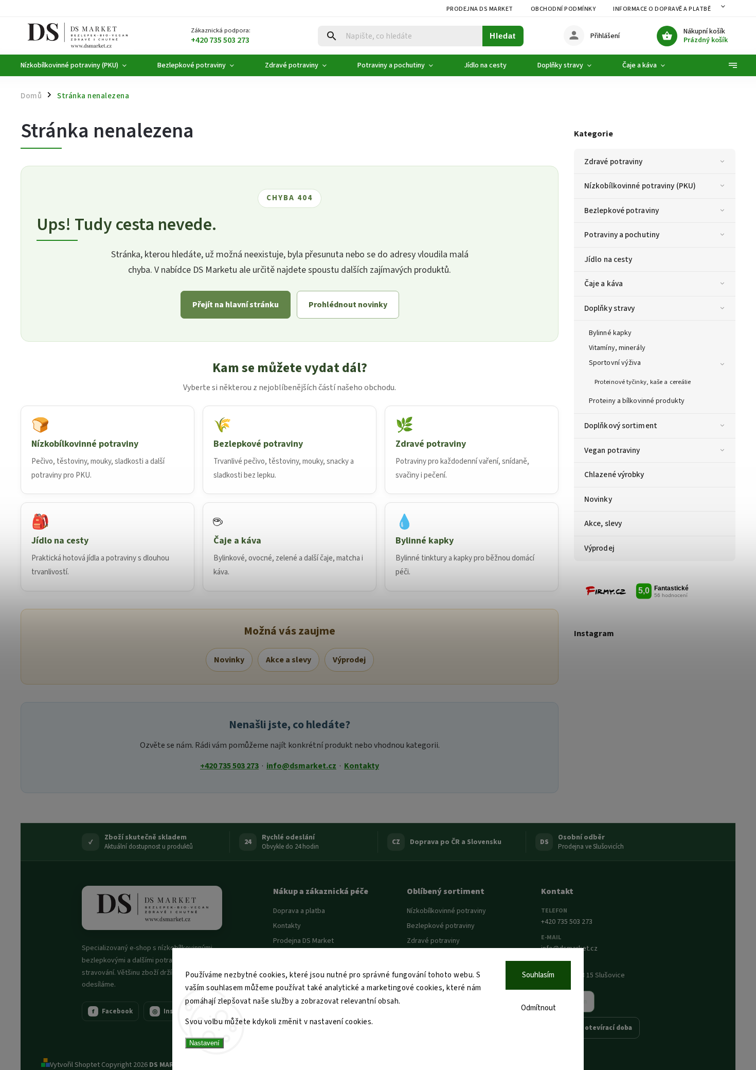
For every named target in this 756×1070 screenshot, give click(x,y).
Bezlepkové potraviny (621, 210)
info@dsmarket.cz (301, 765)
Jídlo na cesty (608, 259)
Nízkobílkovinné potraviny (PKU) (640, 185)
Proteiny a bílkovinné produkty (637, 401)
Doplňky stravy (609, 308)
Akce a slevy (288, 659)
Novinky (598, 499)
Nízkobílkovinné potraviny (446, 911)
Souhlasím (538, 975)
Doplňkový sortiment (620, 425)
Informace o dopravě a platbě (662, 9)
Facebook (112, 1011)
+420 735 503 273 (229, 765)
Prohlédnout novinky (348, 304)
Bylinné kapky (610, 333)
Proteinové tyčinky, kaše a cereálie (643, 382)
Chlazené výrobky (614, 474)
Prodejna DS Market (479, 9)
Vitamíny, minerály (617, 348)
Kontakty (361, 765)
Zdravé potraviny (613, 161)
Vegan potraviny (612, 450)
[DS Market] (152, 908)
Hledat (503, 35)
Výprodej (599, 548)
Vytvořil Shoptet (75, 1065)
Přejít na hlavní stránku (235, 304)
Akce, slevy (603, 523)
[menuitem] (81, 65)
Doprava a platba (299, 911)
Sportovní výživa (615, 363)
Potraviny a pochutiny (621, 234)
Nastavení (204, 1043)
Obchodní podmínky (563, 9)
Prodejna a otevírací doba (590, 1027)
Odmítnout (538, 1008)
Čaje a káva (603, 283)
